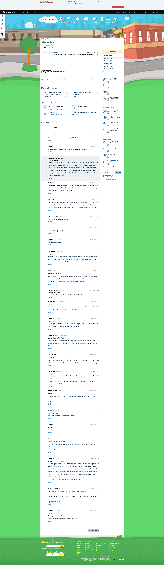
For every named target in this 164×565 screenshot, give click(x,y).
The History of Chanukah (55, 106)
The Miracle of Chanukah (114, 161)
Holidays (116, 19)
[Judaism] (7, 12)
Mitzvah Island (115, 545)
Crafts (88, 547)
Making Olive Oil (78, 94)
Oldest (56, 127)
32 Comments (89, 108)
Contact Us (108, 560)
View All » (76, 96)
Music (108, 19)
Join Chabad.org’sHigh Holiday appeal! (75, 2)
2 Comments (75, 114)
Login (126, 12)
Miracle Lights (82, 106)
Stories (80, 550)
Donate (156, 12)
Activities (78, 19)
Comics (89, 545)
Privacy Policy (102, 560)
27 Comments (59, 114)
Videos (62, 19)
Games (69, 19)
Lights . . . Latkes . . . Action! (52, 94)
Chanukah (82, 31)
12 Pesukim (101, 545)
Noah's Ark (100, 547)
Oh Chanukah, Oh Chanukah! (53, 92)
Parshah (100, 549)
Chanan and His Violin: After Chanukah (84, 112)
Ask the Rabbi (133, 12)
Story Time (86, 19)
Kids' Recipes (90, 549)
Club (102, 19)
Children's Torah (102, 543)
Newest (53, 127)
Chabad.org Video (109, 176)
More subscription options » (110, 179)
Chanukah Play (53, 112)
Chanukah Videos (62, 39)
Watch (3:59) (51, 114)
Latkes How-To (48, 96)
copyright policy (50, 81)
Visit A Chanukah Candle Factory (83, 92)
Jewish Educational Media (48, 47)
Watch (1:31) (51, 109)
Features (94, 19)
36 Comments (59, 109)
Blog (88, 543)
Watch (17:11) (81, 108)
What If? (113, 547)
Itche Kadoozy (115, 543)
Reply (50, 140)
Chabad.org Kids (109, 175)
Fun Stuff (79, 548)
